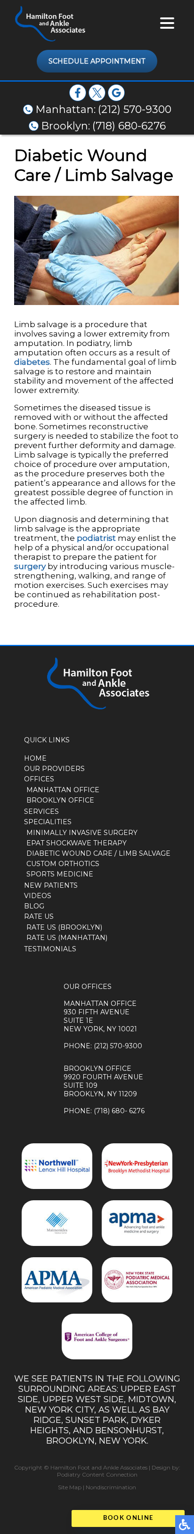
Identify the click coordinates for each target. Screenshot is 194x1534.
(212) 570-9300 (134, 109)
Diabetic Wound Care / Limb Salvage (98, 853)
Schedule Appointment (97, 61)
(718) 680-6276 (129, 126)
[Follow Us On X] (97, 98)
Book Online (128, 1518)
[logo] (49, 24)
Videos (37, 895)
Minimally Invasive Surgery (81, 832)
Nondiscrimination (111, 1487)
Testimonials (50, 949)
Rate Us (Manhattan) (66, 937)
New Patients (51, 885)
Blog (34, 906)
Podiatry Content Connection (97, 1474)
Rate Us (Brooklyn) (64, 927)
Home (35, 758)
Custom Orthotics (62, 863)
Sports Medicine (59, 874)
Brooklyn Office (60, 800)
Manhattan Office (62, 790)
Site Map (69, 1487)
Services (41, 811)
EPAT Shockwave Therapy (76, 843)
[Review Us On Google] (116, 98)
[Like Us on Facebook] (77, 98)
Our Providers (54, 768)
